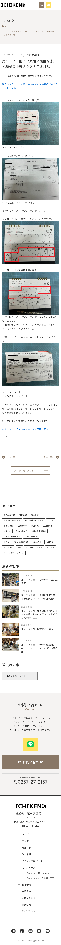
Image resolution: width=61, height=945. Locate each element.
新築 (19, 547)
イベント (50, 547)
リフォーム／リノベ (34, 547)
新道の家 (7, 531)
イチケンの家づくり (32, 861)
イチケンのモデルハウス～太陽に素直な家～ (25, 429)
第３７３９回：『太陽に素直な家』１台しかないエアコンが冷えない (39, 596)
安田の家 (23, 515)
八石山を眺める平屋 (12, 536)
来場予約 (26, 891)
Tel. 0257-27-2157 (30, 825)
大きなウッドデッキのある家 (16, 542)
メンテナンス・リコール (14, 552)
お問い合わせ (28, 898)
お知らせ (26, 847)
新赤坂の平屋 (9, 515)
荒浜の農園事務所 (38, 531)
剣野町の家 (8, 525)
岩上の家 (35, 515)
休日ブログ (8, 547)
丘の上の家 (36, 542)
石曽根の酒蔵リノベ (12, 520)
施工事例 (26, 854)
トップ (25, 834)
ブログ (19, 54)
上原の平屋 (22, 525)
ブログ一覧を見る (24, 470)
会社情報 (26, 884)
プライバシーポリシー (30, 911)
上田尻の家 (47, 525)
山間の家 (49, 542)
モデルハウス (28, 867)
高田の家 (35, 525)
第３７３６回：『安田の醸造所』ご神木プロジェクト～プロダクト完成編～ (39, 648)
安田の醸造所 (21, 531)
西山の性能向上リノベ (34, 520)
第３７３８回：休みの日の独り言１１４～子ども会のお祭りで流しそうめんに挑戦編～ (39, 614)
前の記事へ (12, 457)
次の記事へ (49, 457)
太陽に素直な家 (33, 54)
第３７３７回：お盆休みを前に (37, 628)
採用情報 (26, 904)
